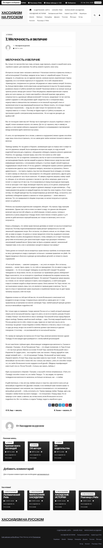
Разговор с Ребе (43, 20)
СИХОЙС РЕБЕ (57, 10)
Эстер (80, 17)
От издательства (62, 447)
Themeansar (37, 537)
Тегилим (65, 17)
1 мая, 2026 (87, 501)
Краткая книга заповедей (12, 447)
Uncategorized (11, 491)
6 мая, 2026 (9, 501)
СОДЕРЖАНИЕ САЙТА (42, 10)
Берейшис (83, 13)
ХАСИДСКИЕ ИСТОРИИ (37, 13)
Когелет (32, 20)
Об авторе (35, 448)
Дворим (57, 17)
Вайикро (40, 17)
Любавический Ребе (55, 13)
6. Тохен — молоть (62, 410)
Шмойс (31, 17)
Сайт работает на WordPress (10, 537)
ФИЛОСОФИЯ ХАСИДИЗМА (74, 10)
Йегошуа (73, 17)
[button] (95, 15)
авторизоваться (43, 474)
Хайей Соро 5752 (71, 13)
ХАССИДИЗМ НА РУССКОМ (23, 519)
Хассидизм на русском (22, 46)
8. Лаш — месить (14, 410)
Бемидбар (48, 17)
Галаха (9, 34)
